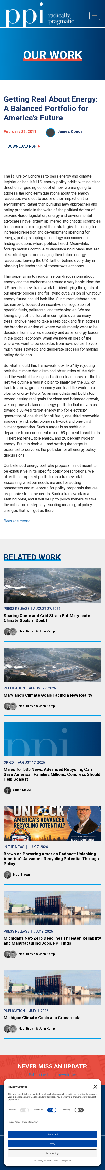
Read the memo (17, 521)
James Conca (70, 131)
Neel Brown (27, 631)
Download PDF (22, 146)
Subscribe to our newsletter (52, 1074)
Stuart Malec (22, 790)
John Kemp (47, 631)
